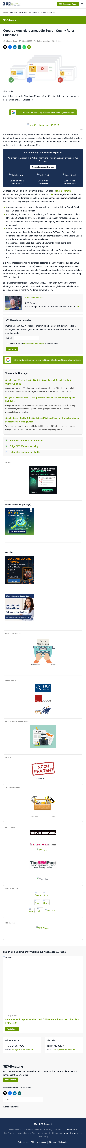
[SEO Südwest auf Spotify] (47, 894)
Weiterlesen (11, 1029)
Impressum (41, 1142)
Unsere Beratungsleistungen (43, 167)
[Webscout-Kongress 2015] (43, 698)
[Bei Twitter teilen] (5, 47)
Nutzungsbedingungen (34, 343)
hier (77, 306)
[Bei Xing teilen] (19, 47)
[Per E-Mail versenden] (29, 47)
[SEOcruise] (43, 710)
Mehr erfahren (10, 1080)
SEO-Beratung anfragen (68, 4)
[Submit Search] (40, 1099)
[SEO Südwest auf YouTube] (51, 910)
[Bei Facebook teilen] (10, 47)
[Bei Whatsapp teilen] (24, 47)
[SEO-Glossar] (43, 928)
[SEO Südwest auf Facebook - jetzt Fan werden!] (39, 894)
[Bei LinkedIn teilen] (15, 47)
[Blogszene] (43, 737)
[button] (82, 4)
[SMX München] (43, 687)
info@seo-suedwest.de (22, 1049)
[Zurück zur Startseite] (12, 4)
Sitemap (52, 1142)
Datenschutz (23, 1142)
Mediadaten (63, 1142)
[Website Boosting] (43, 832)
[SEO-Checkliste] (43, 479)
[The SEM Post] (43, 864)
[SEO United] (43, 850)
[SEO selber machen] (43, 804)
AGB (33, 1142)
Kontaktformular (70, 1133)
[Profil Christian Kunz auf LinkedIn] (47, 902)
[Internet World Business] (43, 844)
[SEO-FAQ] (43, 769)
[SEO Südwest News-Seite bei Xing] (41, 910)
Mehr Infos (72, 1129)
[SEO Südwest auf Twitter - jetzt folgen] (33, 910)
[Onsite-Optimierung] (43, 651)
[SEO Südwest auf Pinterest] (38, 902)
